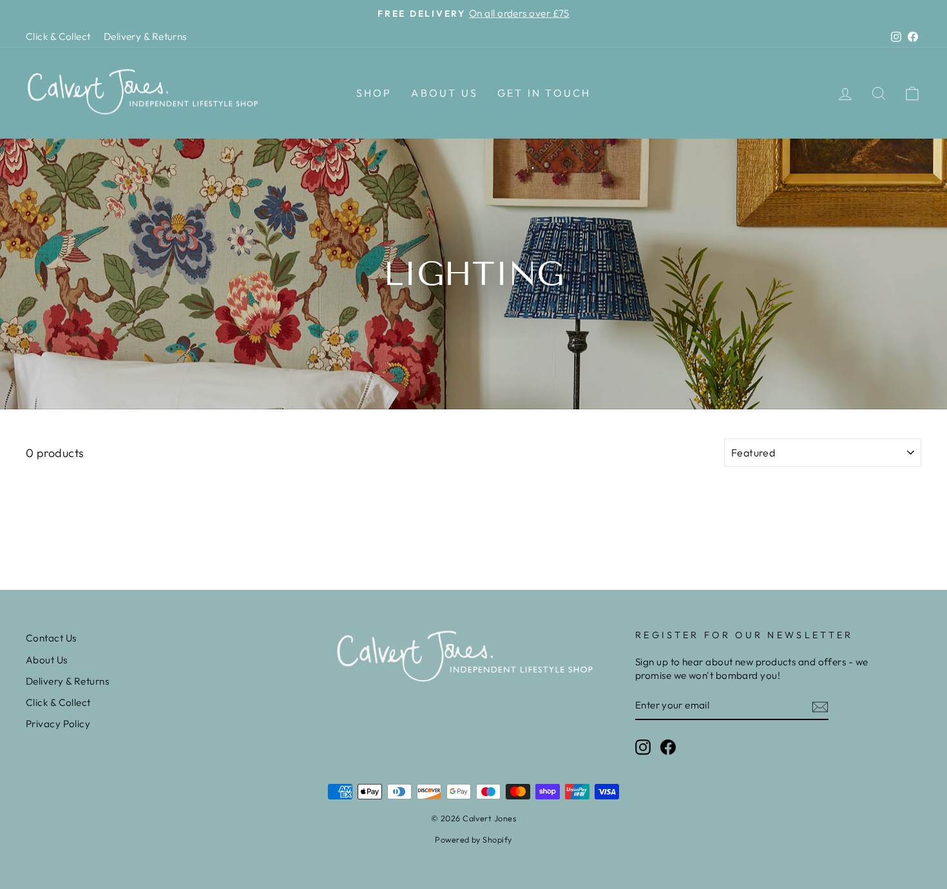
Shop (374, 92)
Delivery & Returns (145, 36)
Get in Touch (544, 92)
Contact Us (51, 638)
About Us (444, 92)
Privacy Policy (58, 724)
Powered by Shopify (473, 839)
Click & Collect (58, 36)
